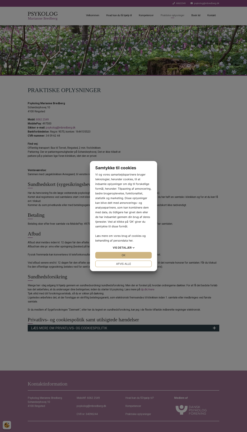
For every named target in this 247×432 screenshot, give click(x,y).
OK (123, 255)
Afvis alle (123, 263)
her (131, 240)
